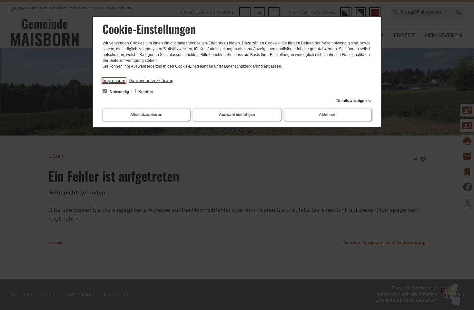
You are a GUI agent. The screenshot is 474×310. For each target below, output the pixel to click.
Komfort (145, 91)
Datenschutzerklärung (151, 80)
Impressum (114, 80)
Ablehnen (327, 114)
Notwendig (119, 91)
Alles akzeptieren (146, 114)
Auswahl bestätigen (237, 114)
